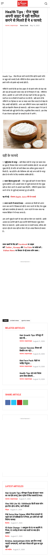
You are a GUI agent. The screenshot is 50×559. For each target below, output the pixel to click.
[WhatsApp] (25, 402)
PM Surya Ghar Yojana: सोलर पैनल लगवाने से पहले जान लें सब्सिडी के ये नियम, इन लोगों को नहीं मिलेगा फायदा (24, 517)
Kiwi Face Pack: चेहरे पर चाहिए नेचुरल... (30, 361)
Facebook (22, 244)
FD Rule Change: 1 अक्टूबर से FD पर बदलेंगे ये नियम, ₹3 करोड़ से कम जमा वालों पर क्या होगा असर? (23, 530)
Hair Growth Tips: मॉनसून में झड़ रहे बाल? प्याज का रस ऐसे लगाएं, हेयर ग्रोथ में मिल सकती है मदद (24, 494)
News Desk (24, 25)
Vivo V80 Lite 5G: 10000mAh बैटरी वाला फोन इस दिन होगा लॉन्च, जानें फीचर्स (24, 504)
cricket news (14, 320)
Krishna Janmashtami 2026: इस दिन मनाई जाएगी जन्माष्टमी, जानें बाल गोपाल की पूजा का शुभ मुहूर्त (24, 544)
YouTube (28, 247)
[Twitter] (13, 402)
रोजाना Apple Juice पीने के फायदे (23, 197)
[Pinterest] (19, 402)
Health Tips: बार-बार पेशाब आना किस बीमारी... (30, 374)
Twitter (8, 247)
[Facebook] (7, 402)
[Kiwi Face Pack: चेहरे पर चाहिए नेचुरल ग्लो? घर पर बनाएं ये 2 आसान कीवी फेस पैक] (11, 363)
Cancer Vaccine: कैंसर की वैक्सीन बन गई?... (31, 349)
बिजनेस (7, 523)
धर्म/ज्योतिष (8, 549)
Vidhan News (9, 250)
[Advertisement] (25, 288)
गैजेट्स (7, 509)
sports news (25, 320)
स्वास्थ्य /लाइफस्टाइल (11, 25)
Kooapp (16, 247)
